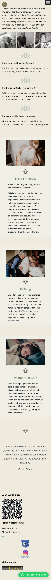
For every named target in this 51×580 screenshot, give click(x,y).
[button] (33, 574)
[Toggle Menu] (48, 2)
